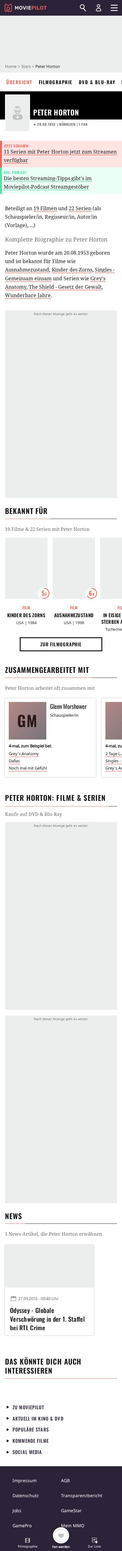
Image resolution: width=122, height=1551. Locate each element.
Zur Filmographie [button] (61, 644)
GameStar (71, 1510)
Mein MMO (72, 1525)
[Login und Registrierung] (98, 8)
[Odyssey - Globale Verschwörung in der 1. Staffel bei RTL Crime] (49, 1266)
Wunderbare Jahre (28, 295)
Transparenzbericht (81, 1495)
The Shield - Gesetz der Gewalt (65, 286)
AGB (65, 1480)
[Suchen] (83, 8)
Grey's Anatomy (24, 753)
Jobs (17, 1510)
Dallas (14, 761)
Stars (26, 66)
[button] (27, 1543)
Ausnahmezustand (27, 269)
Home (11, 66)
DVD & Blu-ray (97, 82)
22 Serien (80, 208)
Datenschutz (26, 1495)
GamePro (22, 1525)
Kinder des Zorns (72, 269)
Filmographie (56, 82)
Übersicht (19, 82)
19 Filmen (45, 208)
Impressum (25, 1480)
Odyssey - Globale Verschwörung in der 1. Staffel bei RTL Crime (47, 1318)
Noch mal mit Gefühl (28, 768)
